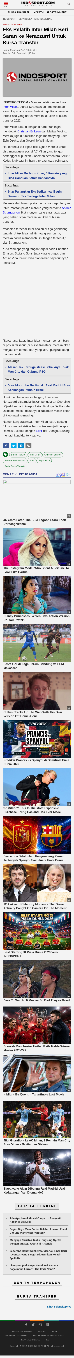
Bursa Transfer (19, 12)
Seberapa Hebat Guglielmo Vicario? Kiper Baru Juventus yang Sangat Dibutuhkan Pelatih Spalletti (38, 1254)
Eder (39, 431)
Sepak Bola (44, 460)
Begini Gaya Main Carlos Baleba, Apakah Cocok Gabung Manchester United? (39, 1230)
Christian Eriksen (29, 131)
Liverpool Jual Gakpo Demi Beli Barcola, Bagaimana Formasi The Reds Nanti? (34, 1267)
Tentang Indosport (22, 1331)
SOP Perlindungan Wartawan (48, 1335)
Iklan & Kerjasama (30, 1339)
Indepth (38, 12)
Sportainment (56, 12)
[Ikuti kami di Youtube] (47, 1325)
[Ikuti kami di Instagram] (40, 1325)
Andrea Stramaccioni (15, 460)
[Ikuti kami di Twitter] (33, 1325)
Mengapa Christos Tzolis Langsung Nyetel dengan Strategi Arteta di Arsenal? (35, 1241)
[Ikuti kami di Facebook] (26, 1325)
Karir (54, 1331)
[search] (69, 4)
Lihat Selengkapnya (59, 1306)
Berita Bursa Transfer (15, 466)
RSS (47, 1339)
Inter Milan (10, 106)
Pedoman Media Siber (16, 1335)
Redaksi (42, 1331)
